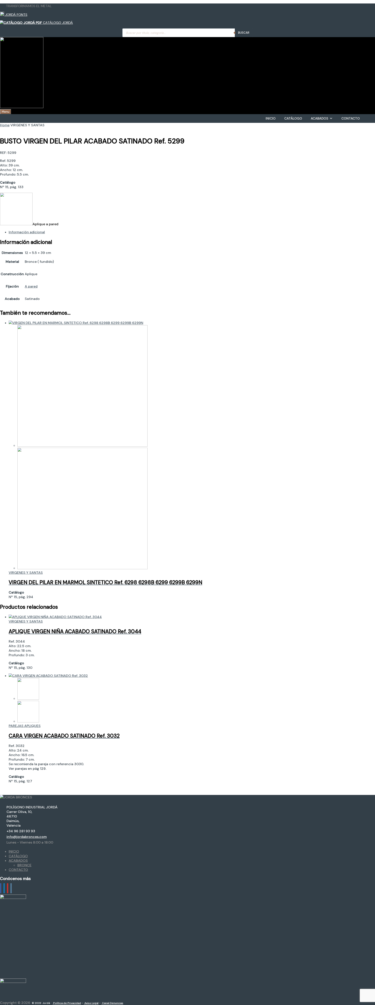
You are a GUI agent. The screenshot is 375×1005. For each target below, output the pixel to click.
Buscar (243, 33)
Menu (5, 111)
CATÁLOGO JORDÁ (57, 22)
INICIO (271, 118)
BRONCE (24, 865)
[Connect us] (0, 888)
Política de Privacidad (67, 1003)
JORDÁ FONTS (15, 14)
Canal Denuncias (112, 1003)
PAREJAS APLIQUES (25, 726)
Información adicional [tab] (27, 232)
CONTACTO (350, 118)
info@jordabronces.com (27, 836)
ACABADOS (319, 118)
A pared (31, 286)
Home (5, 125)
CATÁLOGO (293, 118)
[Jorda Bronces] (21, 107)
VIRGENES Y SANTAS (26, 572)
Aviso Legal (91, 1003)
